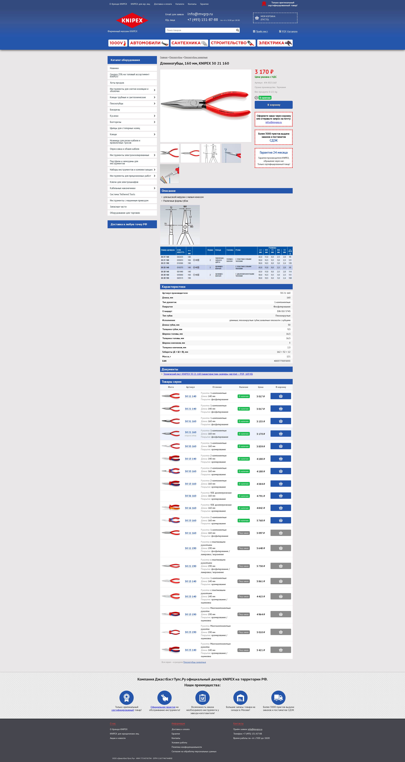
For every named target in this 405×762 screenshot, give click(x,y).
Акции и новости (118, 738)
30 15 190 (190, 614)
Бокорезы (115, 109)
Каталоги (180, 4)
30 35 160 (190, 471)
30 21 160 (190, 432)
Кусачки (114, 115)
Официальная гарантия (163, 706)
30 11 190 (190, 548)
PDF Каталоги (289, 31)
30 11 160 (190, 533)
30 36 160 (190, 495)
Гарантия (204, 4)
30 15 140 (190, 458)
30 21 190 (190, 566)
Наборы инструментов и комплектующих (131, 169)
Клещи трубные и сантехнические (128, 97)
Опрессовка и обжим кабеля (124, 148)
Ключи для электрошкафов (124, 181)
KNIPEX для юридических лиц (124, 733)
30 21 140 (190, 408)
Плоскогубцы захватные (196, 57)
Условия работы (179, 742)
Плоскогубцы (116, 103)
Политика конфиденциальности (187, 747)
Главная (164, 57)
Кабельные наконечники (122, 188)
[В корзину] (281, 396)
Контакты (192, 4)
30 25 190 (190, 632)
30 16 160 (190, 508)
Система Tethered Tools (122, 194)
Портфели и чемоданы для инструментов (124, 162)
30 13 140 (190, 581)
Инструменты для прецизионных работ (130, 175)
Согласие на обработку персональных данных (194, 751)
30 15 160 (190, 483)
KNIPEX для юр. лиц (140, 4)
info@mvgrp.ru (200, 13)
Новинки (114, 68)
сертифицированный (123, 710)
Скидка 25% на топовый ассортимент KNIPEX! (130, 75)
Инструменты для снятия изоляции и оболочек (129, 90)
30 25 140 (190, 650)
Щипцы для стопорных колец (125, 128)
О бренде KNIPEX (118, 4)
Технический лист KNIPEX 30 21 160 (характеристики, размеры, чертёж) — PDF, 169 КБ (208, 373)
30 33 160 (190, 446)
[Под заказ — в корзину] (281, 533)
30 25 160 (190, 520)
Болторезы (115, 121)
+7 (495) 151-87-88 (202, 19)
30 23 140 (190, 596)
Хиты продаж (117, 82)
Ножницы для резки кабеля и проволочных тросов (125, 141)
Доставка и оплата (163, 4)
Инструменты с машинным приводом (129, 200)
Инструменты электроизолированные (129, 155)
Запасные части (118, 206)
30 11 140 (190, 396)
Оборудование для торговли (125, 212)
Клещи (113, 134)
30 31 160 (190, 421)
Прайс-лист (262, 31)
